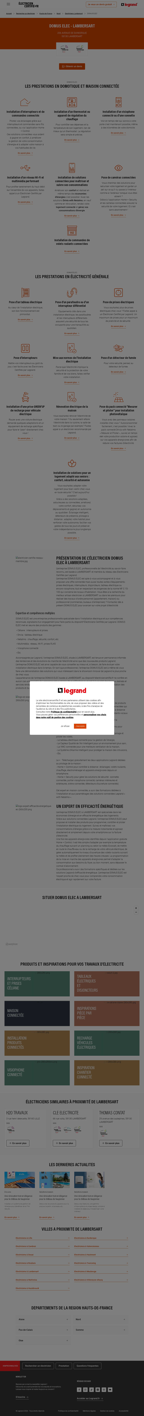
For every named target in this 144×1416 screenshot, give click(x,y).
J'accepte (80, 726)
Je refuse (65, 726)
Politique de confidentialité (63, 712)
